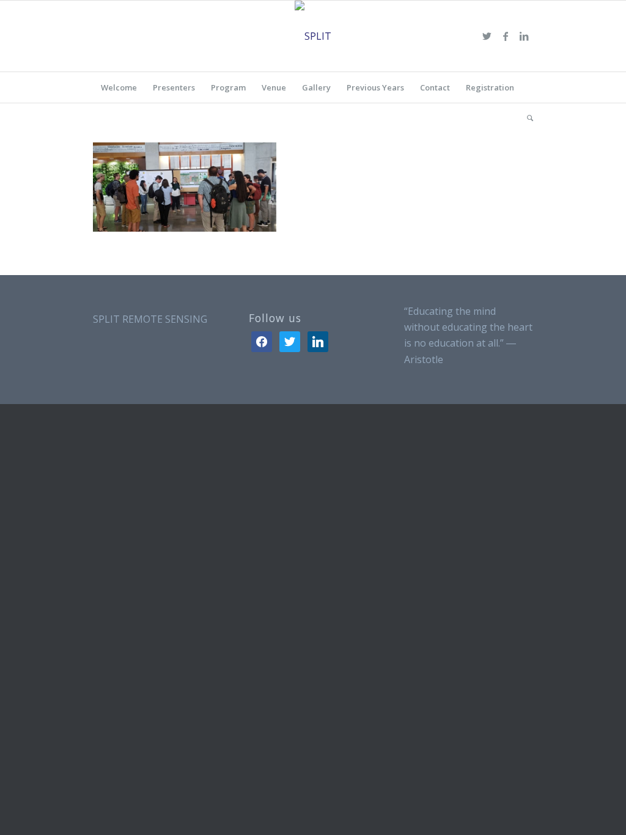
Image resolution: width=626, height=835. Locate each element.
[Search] (526, 118)
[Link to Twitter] (487, 36)
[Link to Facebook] (505, 36)
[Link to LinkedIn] (524, 36)
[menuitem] (119, 87)
